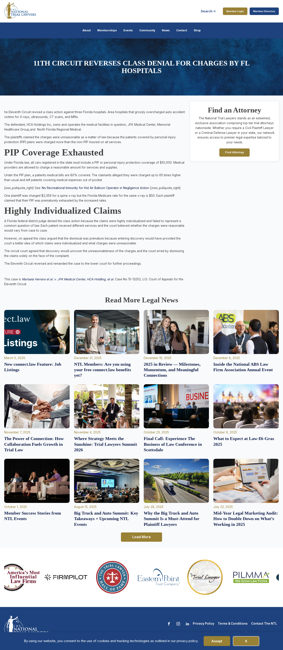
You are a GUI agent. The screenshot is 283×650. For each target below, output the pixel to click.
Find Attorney (234, 152)
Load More (141, 537)
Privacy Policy (203, 623)
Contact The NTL (264, 623)
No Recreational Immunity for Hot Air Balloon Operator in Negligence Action (95, 188)
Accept (216, 641)
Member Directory (264, 11)
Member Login (235, 11)
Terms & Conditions (233, 623)
